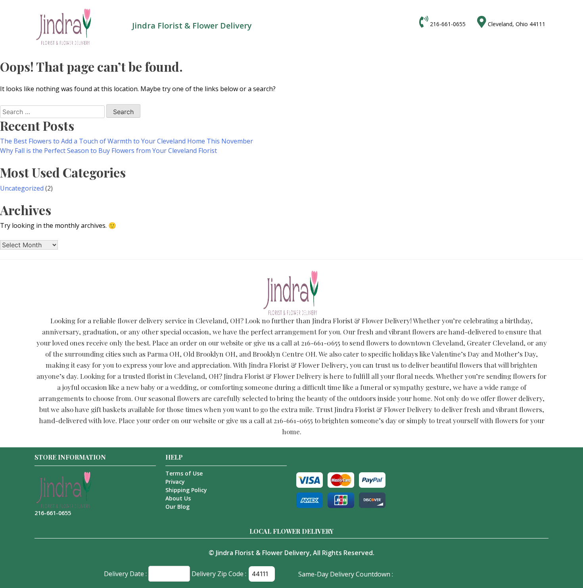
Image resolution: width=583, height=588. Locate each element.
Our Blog (177, 506)
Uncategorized (22, 188)
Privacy (175, 481)
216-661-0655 (448, 24)
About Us (178, 498)
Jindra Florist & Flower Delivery (263, 552)
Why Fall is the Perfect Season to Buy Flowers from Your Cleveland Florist (108, 150)
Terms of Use (184, 473)
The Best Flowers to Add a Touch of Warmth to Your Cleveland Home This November (126, 141)
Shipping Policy (186, 490)
